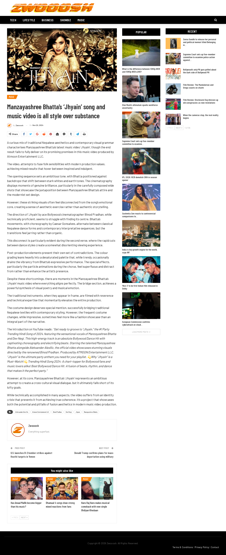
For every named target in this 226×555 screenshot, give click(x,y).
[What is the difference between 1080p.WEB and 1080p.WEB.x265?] (141, 52)
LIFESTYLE (29, 20)
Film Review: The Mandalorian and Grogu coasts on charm (198, 86)
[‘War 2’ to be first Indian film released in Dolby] (141, 269)
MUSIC (81, 20)
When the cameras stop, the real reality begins (200, 116)
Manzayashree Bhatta (90, 412)
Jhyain (78, 412)
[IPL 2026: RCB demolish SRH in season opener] (141, 161)
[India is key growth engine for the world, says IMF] (141, 233)
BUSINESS (47, 20)
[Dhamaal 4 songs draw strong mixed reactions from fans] (62, 488)
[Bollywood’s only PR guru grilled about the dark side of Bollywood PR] (173, 73)
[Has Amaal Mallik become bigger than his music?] (27, 488)
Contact (215, 547)
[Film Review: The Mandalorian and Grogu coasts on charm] (173, 89)
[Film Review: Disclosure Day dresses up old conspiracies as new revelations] (173, 104)
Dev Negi (69, 412)
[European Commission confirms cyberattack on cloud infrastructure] (141, 305)
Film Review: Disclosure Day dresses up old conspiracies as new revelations (200, 101)
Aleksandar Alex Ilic (21, 412)
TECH (13, 20)
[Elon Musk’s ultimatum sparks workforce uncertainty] (141, 88)
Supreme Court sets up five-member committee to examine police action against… (199, 57)
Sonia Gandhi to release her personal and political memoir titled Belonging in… (199, 42)
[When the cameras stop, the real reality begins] (173, 119)
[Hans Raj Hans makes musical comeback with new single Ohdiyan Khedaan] (97, 488)
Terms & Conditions (183, 547)
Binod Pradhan (57, 412)
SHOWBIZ (65, 20)
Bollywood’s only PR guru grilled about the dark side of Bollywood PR (199, 71)
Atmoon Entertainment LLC (40, 412)
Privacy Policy (202, 547)
